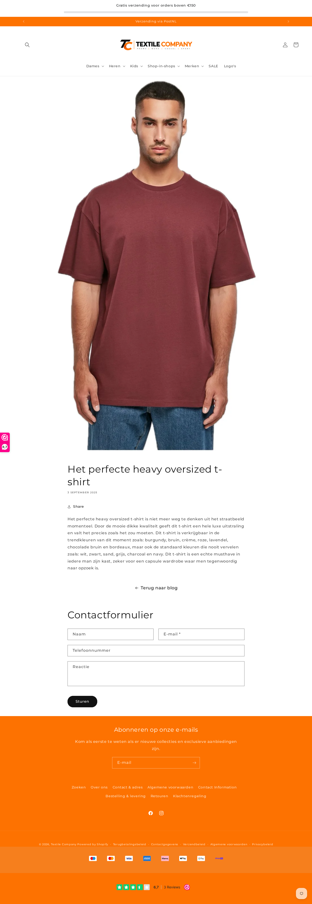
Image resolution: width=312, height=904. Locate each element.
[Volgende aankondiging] (288, 21)
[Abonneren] (194, 762)
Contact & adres (128, 787)
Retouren (159, 796)
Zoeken (79, 787)
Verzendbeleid (194, 844)
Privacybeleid (262, 844)
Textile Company (64, 844)
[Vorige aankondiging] (23, 21)
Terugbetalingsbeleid (129, 844)
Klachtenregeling (189, 796)
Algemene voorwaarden (170, 787)
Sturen (82, 701)
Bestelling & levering (126, 796)
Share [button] (78, 506)
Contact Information (217, 787)
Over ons (99, 787)
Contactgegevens (164, 844)
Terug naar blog (159, 588)
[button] (27, 44)
